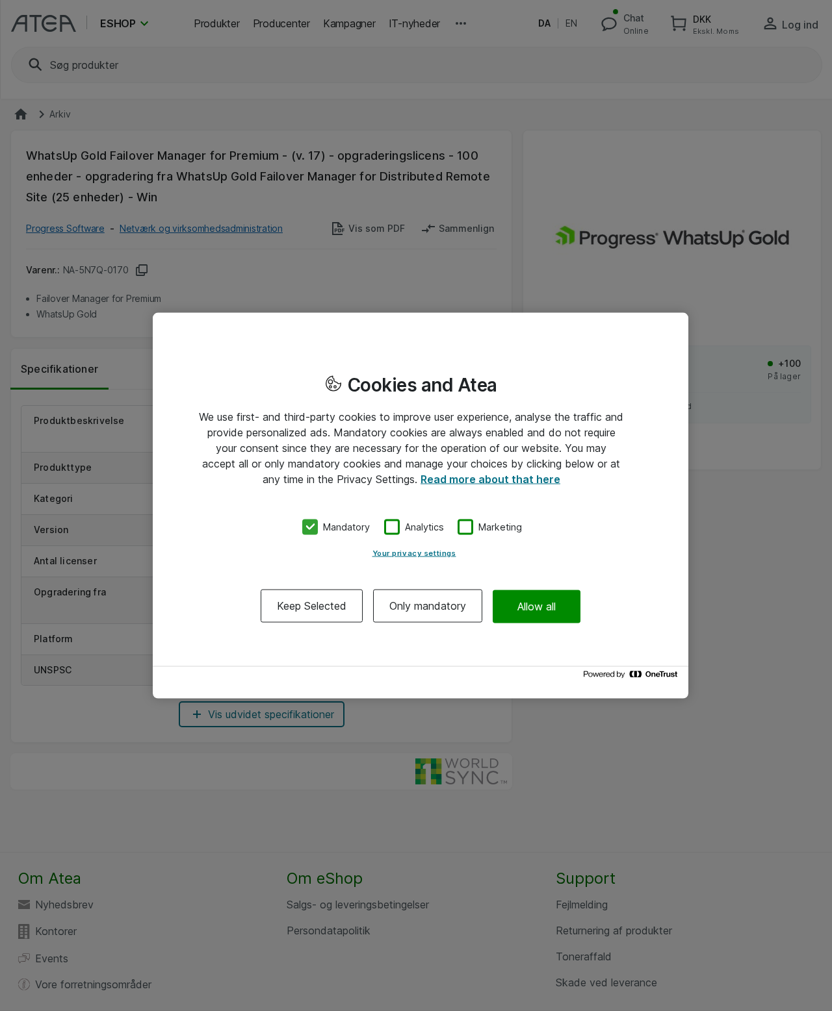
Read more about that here (490, 478)
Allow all (536, 605)
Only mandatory (427, 605)
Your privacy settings (414, 553)
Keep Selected (311, 605)
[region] (420, 505)
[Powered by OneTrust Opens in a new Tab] (632, 677)
